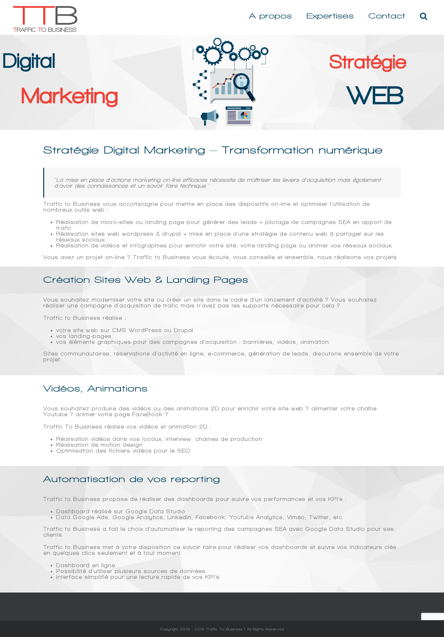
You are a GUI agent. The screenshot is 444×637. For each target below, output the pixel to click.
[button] (423, 16)
